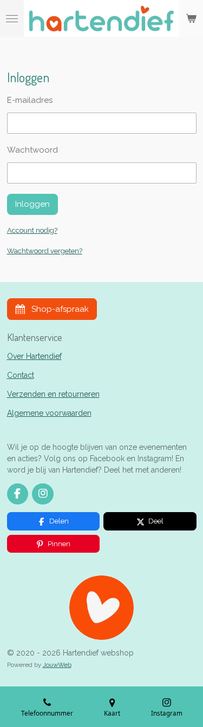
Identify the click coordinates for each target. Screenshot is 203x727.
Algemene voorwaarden (49, 413)
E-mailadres (30, 100)
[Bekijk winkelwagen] (191, 18)
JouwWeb (57, 665)
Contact (20, 375)
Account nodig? (32, 230)
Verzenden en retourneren (53, 394)
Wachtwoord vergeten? (44, 251)
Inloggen (32, 204)
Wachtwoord (32, 150)
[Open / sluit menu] (12, 18)
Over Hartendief (34, 356)
